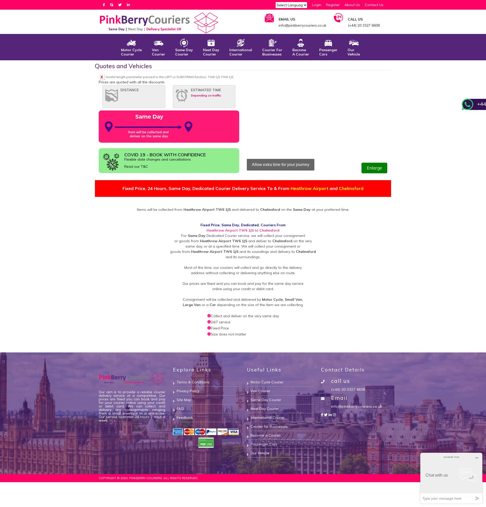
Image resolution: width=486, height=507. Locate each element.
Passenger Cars (264, 444)
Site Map (184, 400)
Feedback (185, 417)
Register (333, 5)
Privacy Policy (188, 391)
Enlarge (374, 168)
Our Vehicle (354, 52)
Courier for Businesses (272, 52)
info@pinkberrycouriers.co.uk (356, 406)
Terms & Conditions (193, 382)
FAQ (180, 408)
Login (316, 5)
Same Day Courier (266, 400)
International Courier (240, 52)
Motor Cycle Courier (131, 52)
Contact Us (374, 5)
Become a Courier (266, 435)
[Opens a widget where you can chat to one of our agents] (451, 478)
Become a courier (300, 52)
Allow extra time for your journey (280, 164)
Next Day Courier (211, 52)
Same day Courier (184, 52)
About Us (352, 5)
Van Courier (158, 52)
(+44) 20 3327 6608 (348, 389)
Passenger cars (328, 52)
